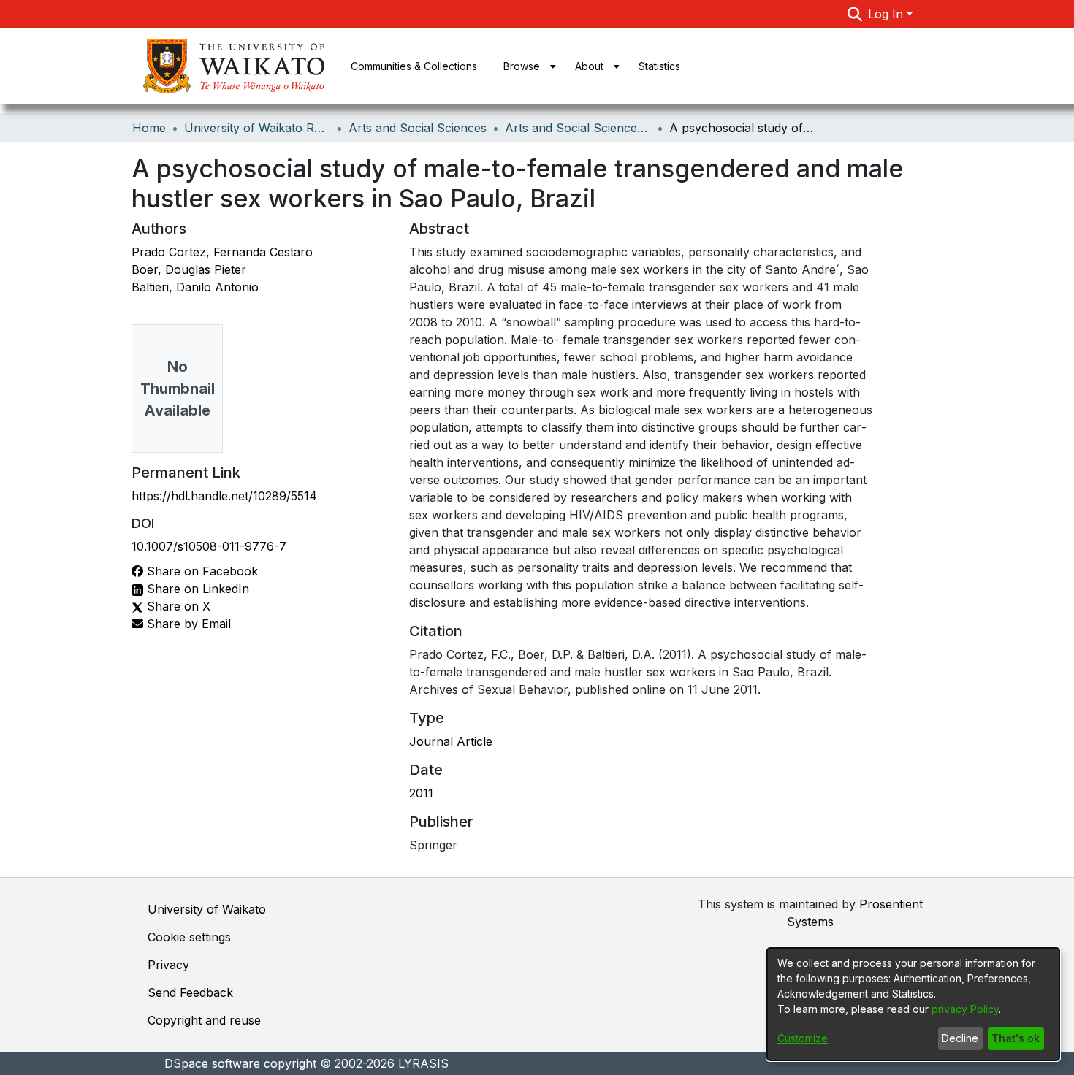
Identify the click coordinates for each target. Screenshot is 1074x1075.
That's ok (1015, 1038)
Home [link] (149, 127)
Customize (802, 1038)
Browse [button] (521, 66)
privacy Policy (965, 1009)
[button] (855, 14)
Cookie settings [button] (189, 937)
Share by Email (187, 623)
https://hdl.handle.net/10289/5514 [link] (224, 496)
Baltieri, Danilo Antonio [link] (195, 287)
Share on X (176, 606)
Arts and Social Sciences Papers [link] (578, 127)
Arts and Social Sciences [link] (418, 127)
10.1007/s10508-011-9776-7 (209, 546)
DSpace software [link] (212, 1063)
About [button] (589, 66)
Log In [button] (887, 14)
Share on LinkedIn (196, 588)
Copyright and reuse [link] (204, 1020)
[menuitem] (526, 66)
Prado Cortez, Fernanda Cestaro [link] (222, 252)
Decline (960, 1038)
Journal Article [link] (450, 741)
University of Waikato (207, 909)
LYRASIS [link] (423, 1063)
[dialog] (913, 1004)
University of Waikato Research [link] (257, 127)
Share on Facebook (200, 571)
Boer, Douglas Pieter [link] (189, 269)
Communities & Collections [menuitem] (414, 66)
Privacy (168, 964)
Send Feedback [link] (190, 992)
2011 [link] (421, 793)
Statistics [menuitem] (659, 66)
